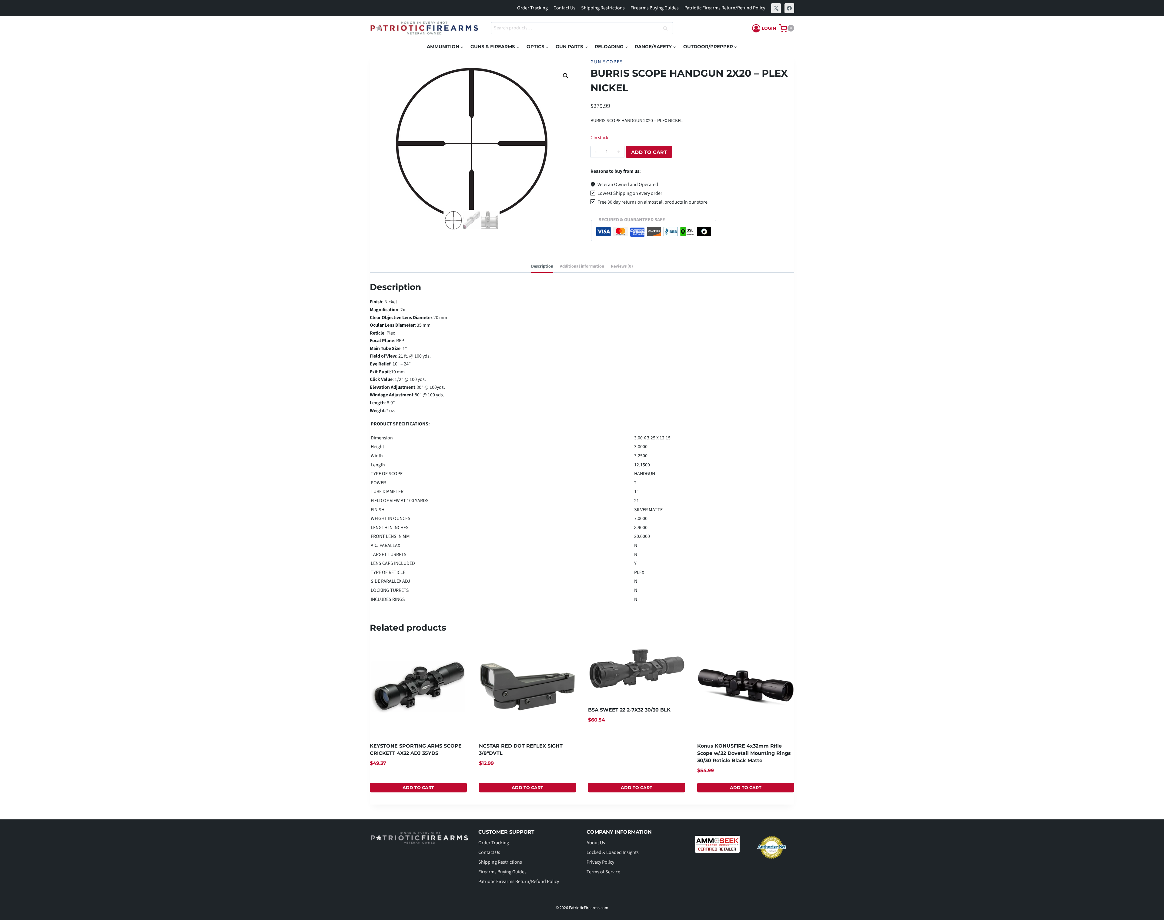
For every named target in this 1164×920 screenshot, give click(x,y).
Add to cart (649, 152)
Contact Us (564, 8)
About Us (596, 842)
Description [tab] (542, 266)
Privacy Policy (600, 862)
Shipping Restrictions (603, 8)
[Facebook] (789, 8)
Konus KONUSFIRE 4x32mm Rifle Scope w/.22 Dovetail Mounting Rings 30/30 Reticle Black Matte (744, 753)
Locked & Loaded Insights (613, 852)
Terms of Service (603, 871)
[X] (776, 8)
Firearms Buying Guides (654, 8)
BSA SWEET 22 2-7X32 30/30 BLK (629, 710)
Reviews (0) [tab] (622, 266)
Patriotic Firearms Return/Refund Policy (724, 8)
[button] (565, 75)
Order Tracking (532, 8)
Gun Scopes (606, 61)
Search (667, 28)
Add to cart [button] (418, 787)
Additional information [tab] (582, 266)
